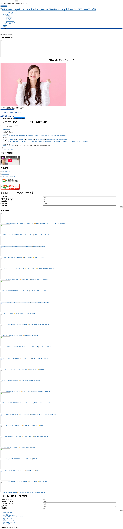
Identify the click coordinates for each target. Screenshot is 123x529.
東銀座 (12, 139)
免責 (4, 519)
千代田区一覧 (9, 17)
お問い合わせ (4, 6)
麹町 (55, 135)
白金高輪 (54, 141)
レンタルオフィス (10, 21)
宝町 (33, 139)
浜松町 (67, 141)
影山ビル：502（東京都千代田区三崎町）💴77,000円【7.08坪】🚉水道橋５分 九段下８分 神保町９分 (24, 279)
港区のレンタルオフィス (8, 523)
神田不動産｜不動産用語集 (9, 515)
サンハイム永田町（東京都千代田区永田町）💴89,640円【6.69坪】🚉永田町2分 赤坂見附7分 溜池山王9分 (25, 391)
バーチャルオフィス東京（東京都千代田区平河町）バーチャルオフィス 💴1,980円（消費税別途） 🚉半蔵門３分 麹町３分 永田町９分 (33, 223)
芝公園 (82, 141)
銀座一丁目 (8, 139)
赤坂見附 (7, 141)
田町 (62, 141)
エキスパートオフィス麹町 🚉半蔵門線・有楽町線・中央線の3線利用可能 (18, 313)
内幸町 (75, 141)
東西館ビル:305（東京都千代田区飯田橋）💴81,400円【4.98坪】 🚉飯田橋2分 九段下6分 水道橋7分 (25, 358)
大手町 (16, 135)
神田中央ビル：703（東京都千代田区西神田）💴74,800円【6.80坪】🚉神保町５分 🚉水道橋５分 (23, 246)
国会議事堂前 (39, 141)
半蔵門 (52, 135)
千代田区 (5, 145)
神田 (4, 135)
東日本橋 (51, 139)
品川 (57, 141)
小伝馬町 (37, 139)
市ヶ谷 (64, 135)
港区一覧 (8, 19)
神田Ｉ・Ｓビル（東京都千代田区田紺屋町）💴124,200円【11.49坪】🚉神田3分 (19, 458)
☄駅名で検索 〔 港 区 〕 (7, 200)
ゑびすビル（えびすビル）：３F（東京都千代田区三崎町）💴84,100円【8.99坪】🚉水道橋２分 (22, 369)
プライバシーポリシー (8, 518)
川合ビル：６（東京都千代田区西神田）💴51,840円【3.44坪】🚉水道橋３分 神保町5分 (20, 380)
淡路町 (29, 135)
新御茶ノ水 (37, 135)
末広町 (10, 135)
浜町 (66, 139)
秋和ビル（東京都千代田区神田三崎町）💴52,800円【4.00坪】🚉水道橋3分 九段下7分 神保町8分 (23, 290)
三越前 (47, 139)
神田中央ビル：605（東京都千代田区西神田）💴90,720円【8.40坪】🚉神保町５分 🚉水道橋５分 (23, 425)
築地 (18, 139)
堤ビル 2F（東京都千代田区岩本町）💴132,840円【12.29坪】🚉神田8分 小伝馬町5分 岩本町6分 (23, 492)
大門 (70, 141)
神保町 (42, 135)
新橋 (73, 141)
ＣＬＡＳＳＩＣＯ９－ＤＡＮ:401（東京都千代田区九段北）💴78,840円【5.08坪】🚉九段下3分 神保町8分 (25, 324)
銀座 (4, 139)
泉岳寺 (59, 141)
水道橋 (45, 135)
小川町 (25, 135)
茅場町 (30, 139)
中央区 (9, 145)
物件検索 (8, 15)
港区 (13, 145)
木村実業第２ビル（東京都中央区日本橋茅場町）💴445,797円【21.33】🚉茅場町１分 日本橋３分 (23, 257)
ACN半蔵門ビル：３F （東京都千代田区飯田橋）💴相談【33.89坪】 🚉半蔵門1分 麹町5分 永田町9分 (25, 234)
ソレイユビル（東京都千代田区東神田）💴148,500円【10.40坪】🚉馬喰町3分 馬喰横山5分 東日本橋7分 (25, 302)
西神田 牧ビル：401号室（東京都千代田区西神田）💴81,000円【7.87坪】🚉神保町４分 (21, 470)
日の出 (88, 141)
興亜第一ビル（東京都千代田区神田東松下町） (14, 112)
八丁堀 (23, 139)
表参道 (20, 141)
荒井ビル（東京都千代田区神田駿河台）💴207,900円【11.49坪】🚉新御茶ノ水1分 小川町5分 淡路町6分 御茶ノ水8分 (28, 414)
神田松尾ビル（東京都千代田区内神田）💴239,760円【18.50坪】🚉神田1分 (18, 447)
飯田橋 (61, 135)
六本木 (26, 141)
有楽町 (22, 135)
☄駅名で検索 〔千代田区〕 (8, 196)
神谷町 (47, 141)
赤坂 (4, 141)
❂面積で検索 (4, 203)
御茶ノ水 (33, 135)
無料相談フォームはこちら (20, 118)
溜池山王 (34, 141)
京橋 (15, 139)
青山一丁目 (12, 141)
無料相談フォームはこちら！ (7, 109)
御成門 (78, 141)
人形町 (40, 139)
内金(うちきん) (6, 129)
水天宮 (43, 139)
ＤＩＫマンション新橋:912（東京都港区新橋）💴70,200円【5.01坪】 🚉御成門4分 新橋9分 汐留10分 (24, 436)
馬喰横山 (63, 139)
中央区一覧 (8, 18)
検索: (2, 1)
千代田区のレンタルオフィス (9, 520)
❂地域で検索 (4, 205)
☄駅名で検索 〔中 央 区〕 (7, 198)
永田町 (57, 135)
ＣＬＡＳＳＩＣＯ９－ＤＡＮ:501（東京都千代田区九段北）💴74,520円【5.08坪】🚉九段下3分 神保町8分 (25, 481)
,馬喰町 (59, 139)
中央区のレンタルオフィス (9, 522)
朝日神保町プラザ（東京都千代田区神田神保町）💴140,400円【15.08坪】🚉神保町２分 (20, 335)
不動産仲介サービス (7, 512)
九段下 (48, 135)
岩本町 (13, 135)
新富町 (20, 139)
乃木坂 (23, 141)
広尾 (50, 141)
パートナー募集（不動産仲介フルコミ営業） (13, 516)
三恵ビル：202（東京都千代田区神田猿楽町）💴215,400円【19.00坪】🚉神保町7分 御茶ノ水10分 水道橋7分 (26, 402)
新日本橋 (55, 139)
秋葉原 (6, 135)
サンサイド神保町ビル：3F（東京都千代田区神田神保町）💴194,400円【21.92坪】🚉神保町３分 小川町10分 (26, 346)
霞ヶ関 (44, 141)
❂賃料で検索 (4, 201)
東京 (20, 135)
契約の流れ (5, 514)
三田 (65, 141)
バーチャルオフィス (10, 22)
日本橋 (27, 139)
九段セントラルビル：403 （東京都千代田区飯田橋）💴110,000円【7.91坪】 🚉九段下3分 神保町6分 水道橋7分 (27, 268)
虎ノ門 (30, 141)
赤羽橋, (85, 141)
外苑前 (16, 141)
